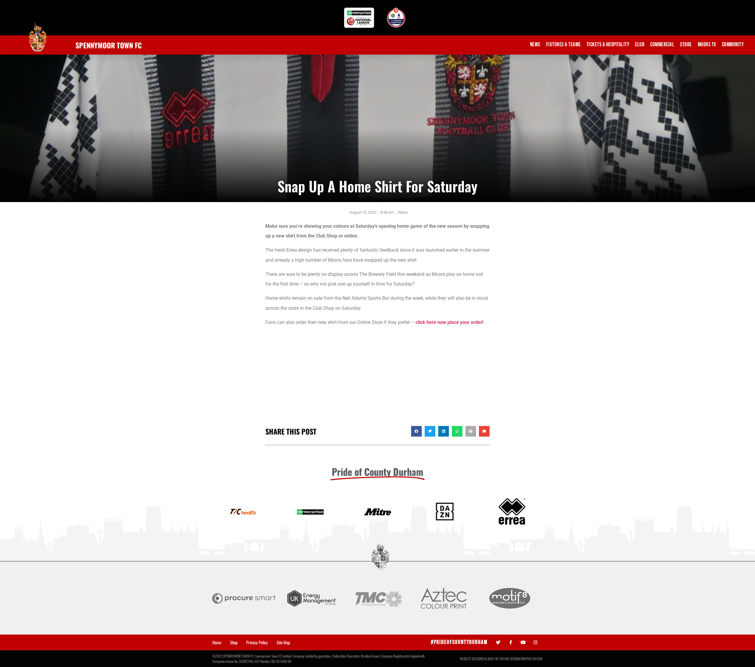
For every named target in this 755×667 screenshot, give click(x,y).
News (535, 44)
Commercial (662, 44)
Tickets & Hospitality (608, 44)
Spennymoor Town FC (109, 45)
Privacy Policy (257, 642)
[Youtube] (523, 642)
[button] (416, 431)
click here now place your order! (449, 322)
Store (686, 44)
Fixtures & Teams (563, 44)
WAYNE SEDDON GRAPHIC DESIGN (521, 658)
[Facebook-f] (511, 642)
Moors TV (707, 44)
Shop (233, 642)
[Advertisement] (377, 378)
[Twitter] (498, 642)
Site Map (283, 642)
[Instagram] (535, 642)
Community (733, 44)
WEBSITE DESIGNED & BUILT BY (480, 658)
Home (216, 642)
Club (639, 44)
